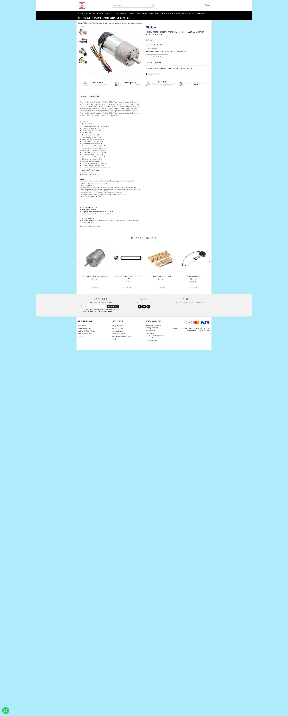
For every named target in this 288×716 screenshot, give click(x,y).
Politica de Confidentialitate (103, 312)
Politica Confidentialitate (86, 331)
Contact (80, 336)
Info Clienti (117, 321)
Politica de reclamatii (85, 334)
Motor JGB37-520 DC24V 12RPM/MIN (94, 276)
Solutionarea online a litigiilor (121, 336)
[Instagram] (148, 306)
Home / (81, 23)
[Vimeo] (144, 306)
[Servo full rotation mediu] (193, 258)
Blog (151, 13)
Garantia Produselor (118, 334)
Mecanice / (88, 23)
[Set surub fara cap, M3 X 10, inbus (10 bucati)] (127, 258)
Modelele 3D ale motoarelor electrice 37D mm (97, 214)
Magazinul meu (85, 321)
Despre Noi (82, 326)
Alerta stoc (158, 56)
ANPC (114, 339)
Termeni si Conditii (84, 328)
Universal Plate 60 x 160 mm (160, 276)
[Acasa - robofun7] (89, 6)
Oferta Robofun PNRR (170, 13)
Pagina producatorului (89, 207)
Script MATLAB (87, 220)
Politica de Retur (117, 331)
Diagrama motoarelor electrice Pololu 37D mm (97, 212)
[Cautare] (152, 6)
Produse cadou (198, 13)
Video (157, 13)
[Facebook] (140, 306)
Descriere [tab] (83, 97)
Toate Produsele (85, 13)
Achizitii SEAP (120, 13)
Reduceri (109, 13)
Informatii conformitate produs (90, 226)
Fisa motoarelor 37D (89, 209)
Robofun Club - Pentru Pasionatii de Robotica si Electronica (104, 18)
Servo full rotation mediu (193, 276)
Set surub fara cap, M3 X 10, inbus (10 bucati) (127, 277)
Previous (83, 27)
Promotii (186, 13)
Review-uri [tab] (94, 96)
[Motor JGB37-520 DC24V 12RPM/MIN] (94, 258)
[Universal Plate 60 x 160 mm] (160, 258)
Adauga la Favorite (153, 74)
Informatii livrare (117, 326)
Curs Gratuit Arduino (137, 13)
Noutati (100, 13)
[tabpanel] (115, 52)
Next (83, 67)
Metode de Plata (117, 328)
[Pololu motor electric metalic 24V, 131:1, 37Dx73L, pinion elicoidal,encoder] (115, 52)
